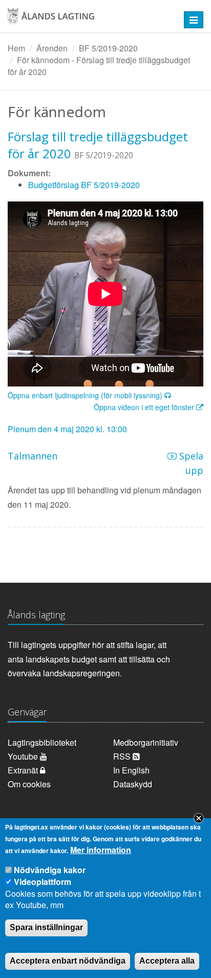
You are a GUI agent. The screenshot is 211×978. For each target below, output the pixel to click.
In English (131, 770)
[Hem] (87, 19)
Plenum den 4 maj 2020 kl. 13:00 (67, 429)
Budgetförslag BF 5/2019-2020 (84, 185)
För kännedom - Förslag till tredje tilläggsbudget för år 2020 (99, 66)
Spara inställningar (46, 927)
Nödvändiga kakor (50, 870)
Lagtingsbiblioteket (42, 742)
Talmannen (32, 456)
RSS (123, 756)
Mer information (100, 850)
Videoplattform (42, 882)
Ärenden (52, 48)
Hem (16, 48)
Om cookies (29, 784)
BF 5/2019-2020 (108, 48)
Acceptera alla (167, 960)
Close (199, 818)
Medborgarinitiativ (145, 742)
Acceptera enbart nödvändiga (67, 960)
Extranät (24, 770)
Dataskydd (132, 784)
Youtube (24, 756)
